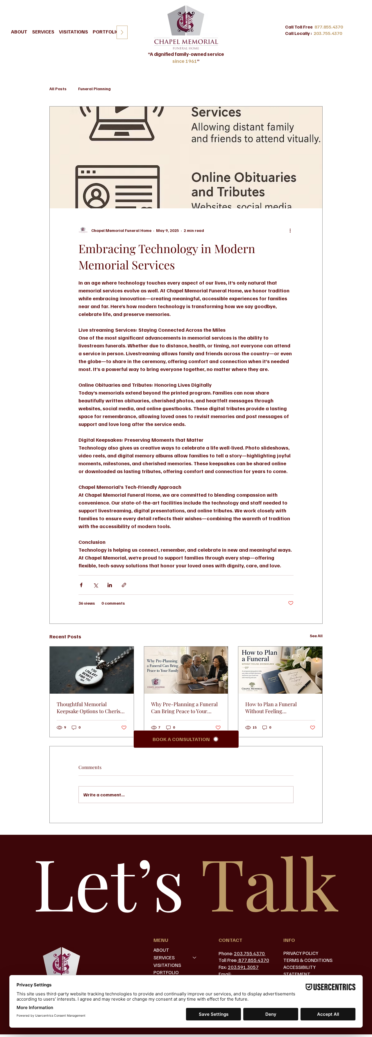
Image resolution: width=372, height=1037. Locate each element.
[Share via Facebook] (81, 585)
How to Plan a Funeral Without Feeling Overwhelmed (271, 708)
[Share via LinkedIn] (109, 585)
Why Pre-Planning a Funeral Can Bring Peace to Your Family (184, 708)
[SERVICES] (194, 957)
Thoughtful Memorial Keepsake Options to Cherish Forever (90, 708)
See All (316, 635)
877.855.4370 (253, 960)
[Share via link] (124, 585)
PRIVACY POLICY (300, 953)
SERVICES (164, 957)
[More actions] (290, 230)
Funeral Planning (94, 88)
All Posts (58, 88)
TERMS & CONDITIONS (307, 960)
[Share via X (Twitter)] (95, 585)
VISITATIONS (167, 965)
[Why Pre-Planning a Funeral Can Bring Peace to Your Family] (186, 670)
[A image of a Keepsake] (92, 670)
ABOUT (161, 950)
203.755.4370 (250, 953)
